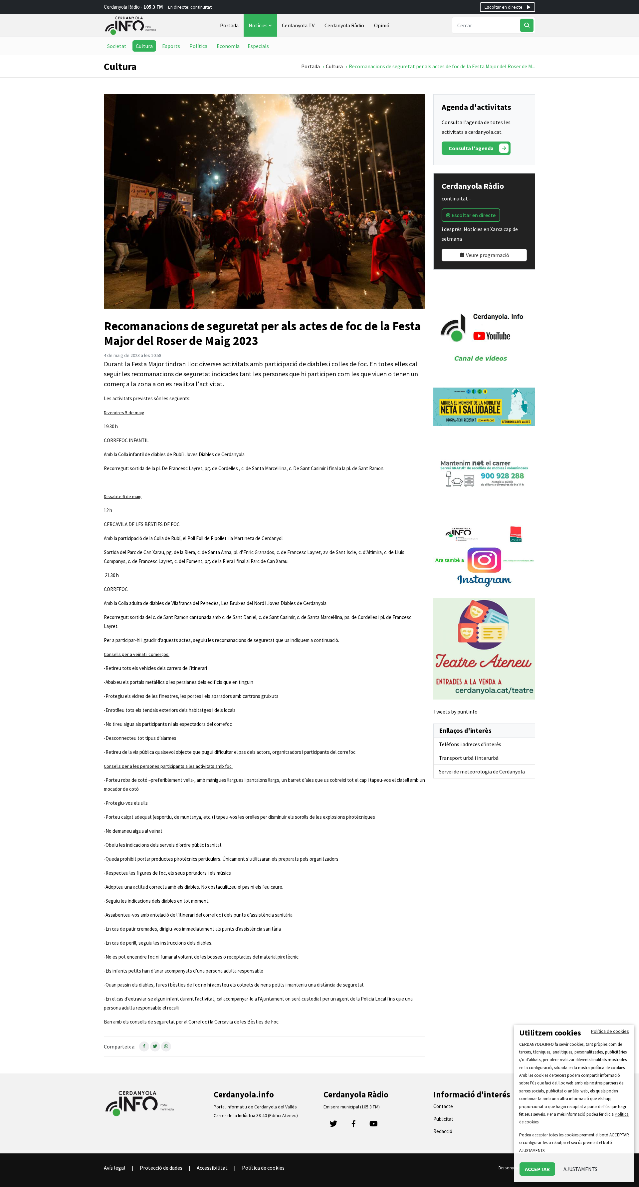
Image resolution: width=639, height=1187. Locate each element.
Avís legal (114, 1167)
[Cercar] (526, 25)
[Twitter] (333, 1125)
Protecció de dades (161, 1167)
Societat (116, 46)
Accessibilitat (212, 1167)
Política (198, 46)
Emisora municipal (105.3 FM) (351, 1107)
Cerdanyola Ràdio (344, 25)
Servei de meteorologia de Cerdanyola (482, 771)
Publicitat (443, 1119)
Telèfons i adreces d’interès (470, 744)
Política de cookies (263, 1167)
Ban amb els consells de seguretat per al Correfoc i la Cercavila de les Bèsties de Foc (191, 1022)
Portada (229, 25)
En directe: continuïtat (190, 7)
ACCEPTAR (537, 1169)
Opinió (381, 25)
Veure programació (487, 255)
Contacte (443, 1106)
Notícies (259, 25)
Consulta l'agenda (471, 148)
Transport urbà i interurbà (469, 757)
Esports (171, 46)
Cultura (144, 46)
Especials (258, 46)
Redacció (442, 1131)
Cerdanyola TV (298, 25)
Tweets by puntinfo (455, 711)
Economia (228, 46)
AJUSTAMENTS (580, 1169)
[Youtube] (373, 1125)
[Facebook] (353, 1125)
